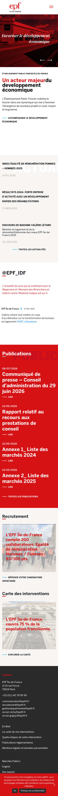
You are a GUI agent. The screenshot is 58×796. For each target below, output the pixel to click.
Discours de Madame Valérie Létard (26, 225)
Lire (10, 397)
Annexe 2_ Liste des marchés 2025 (25, 478)
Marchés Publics (11, 761)
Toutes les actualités (32, 249)
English (6, 766)
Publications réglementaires (17, 742)
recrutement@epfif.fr (14, 704)
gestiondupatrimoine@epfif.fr (18, 708)
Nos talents (8, 772)
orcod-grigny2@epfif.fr (14, 715)
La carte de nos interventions (18, 731)
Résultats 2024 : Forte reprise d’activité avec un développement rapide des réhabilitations (25, 197)
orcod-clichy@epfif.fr (14, 712)
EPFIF (15, 7)
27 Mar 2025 (29, 309)
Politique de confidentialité (32, 791)
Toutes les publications (23, 496)
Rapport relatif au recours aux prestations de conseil (23, 420)
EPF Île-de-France (10, 309)
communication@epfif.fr (15, 701)
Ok (15, 791)
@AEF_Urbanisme (27, 321)
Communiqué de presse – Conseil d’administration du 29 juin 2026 (29, 382)
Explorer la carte (19, 654)
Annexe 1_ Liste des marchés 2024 (25, 452)
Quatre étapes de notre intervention (21, 737)
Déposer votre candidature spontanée (22, 579)
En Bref (6, 726)
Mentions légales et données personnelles (25, 748)
